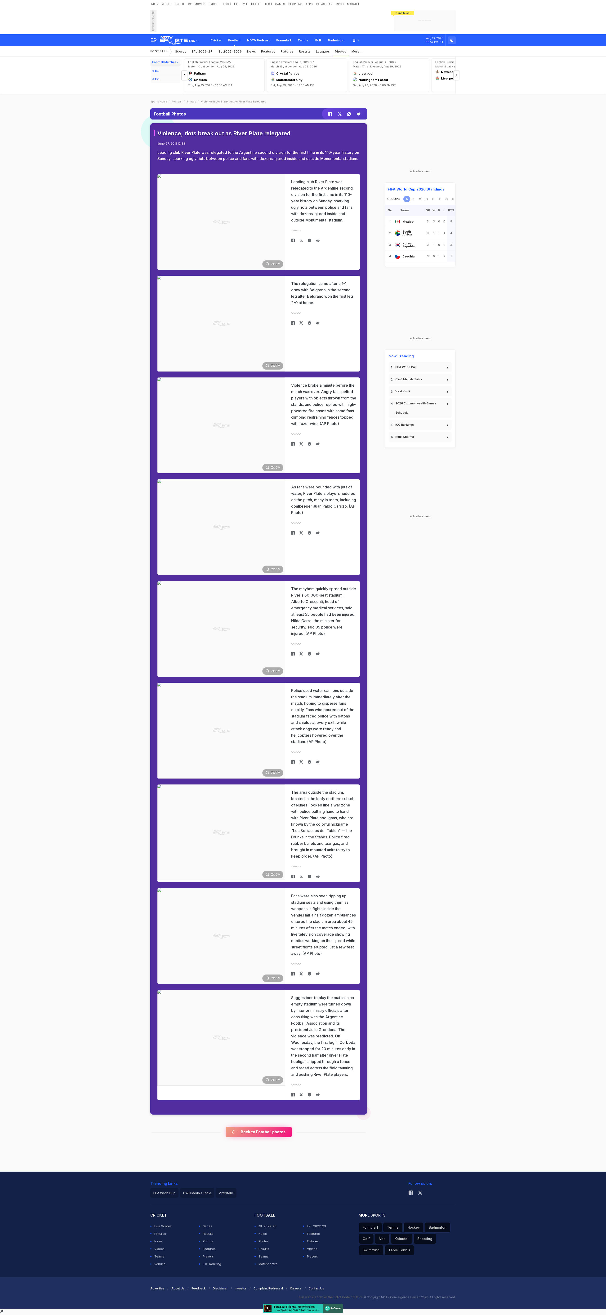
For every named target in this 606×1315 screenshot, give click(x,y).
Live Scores (163, 1226)
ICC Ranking (212, 1264)
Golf (318, 40)
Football (234, 40)
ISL (157, 71)
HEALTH (256, 4)
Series (207, 1226)
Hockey (413, 1227)
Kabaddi (401, 1239)
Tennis (303, 40)
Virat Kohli (402, 391)
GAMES (280, 4)
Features (268, 51)
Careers (296, 1288)
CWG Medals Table (408, 379)
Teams (159, 1256)
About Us (177, 1288)
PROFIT (179, 4)
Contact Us (316, 1288)
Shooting (424, 1239)
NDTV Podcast (258, 40)
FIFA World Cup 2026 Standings (416, 189)
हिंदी (189, 4)
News (251, 51)
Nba (382, 1239)
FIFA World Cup (406, 367)
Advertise (157, 1288)
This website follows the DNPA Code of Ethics (330, 1297)
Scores (181, 51)
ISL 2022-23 (267, 1226)
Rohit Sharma (404, 436)
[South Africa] (397, 233)
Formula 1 (283, 40)
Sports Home (158, 101)
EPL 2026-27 (202, 51)
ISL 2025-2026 (230, 51)
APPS (309, 4)
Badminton (336, 40)
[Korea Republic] (397, 245)
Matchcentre (267, 1264)
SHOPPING (295, 4)
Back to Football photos (262, 1131)
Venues (159, 1264)
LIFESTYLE (241, 4)
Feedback (199, 1288)
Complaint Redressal (268, 1288)
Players (208, 1256)
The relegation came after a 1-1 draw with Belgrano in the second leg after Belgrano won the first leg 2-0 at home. (322, 293)
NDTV (155, 4)
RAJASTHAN (324, 4)
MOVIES (200, 4)
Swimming (371, 1250)
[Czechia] (397, 256)
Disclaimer (220, 1288)
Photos (340, 51)
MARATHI (353, 4)
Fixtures (287, 51)
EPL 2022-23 (316, 1226)
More (356, 51)
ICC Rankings (404, 424)
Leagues (323, 51)
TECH (268, 4)
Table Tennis (399, 1250)
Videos (159, 1249)
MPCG (340, 4)
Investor (240, 1288)
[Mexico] (397, 221)
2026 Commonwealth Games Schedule (415, 408)
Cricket (216, 40)
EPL (157, 79)
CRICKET (214, 4)
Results (305, 51)
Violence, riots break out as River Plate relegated (223, 133)
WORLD (167, 4)
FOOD (227, 4)
